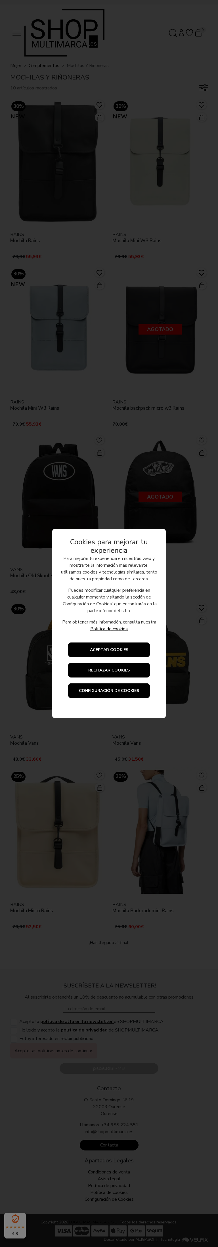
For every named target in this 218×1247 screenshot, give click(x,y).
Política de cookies (109, 628)
